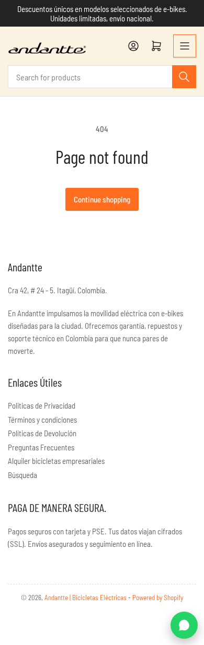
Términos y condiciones (42, 419)
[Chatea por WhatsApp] (184, 625)
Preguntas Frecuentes (41, 447)
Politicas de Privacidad (41, 405)
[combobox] (102, 76)
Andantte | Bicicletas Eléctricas (86, 597)
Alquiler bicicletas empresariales (56, 460)
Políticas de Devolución (42, 433)
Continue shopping (102, 199)
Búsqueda (22, 475)
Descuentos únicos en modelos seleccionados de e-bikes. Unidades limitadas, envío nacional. (102, 13)
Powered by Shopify (157, 597)
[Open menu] (184, 45)
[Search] (184, 77)
